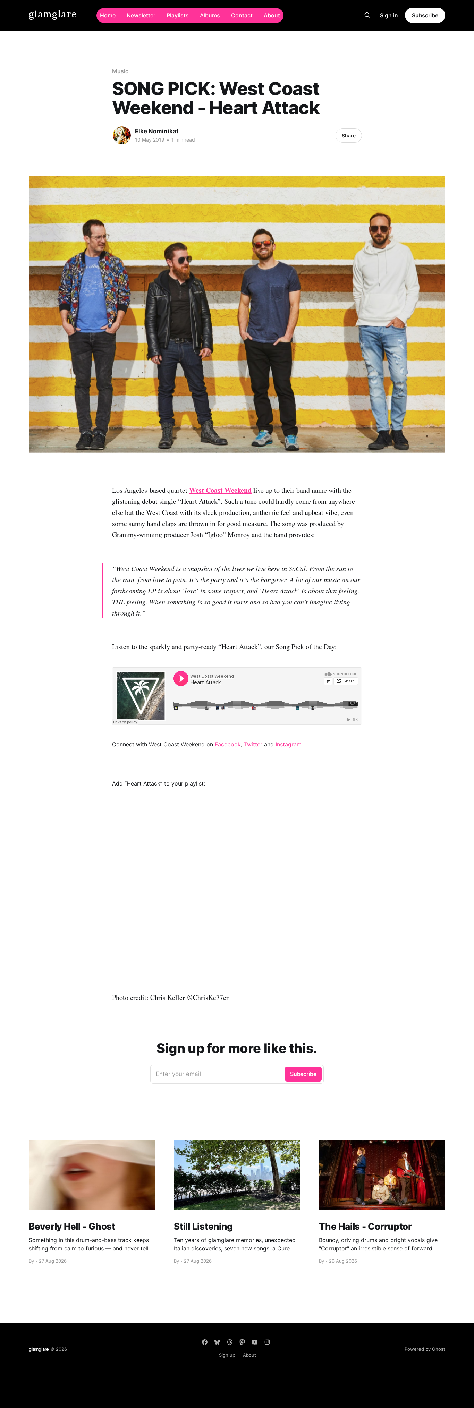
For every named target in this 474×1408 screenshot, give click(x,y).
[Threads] (229, 1342)
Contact (242, 15)
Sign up (227, 1355)
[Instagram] (267, 1342)
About (272, 15)
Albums (210, 15)
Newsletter (141, 15)
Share (349, 135)
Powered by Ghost (425, 1349)
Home (108, 15)
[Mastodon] (242, 1342)
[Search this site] (367, 15)
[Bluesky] (217, 1342)
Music (120, 71)
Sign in (389, 15)
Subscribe (425, 15)
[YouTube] (254, 1342)
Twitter (253, 744)
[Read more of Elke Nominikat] (122, 135)
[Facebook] (205, 1342)
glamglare (53, 14)
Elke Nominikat (157, 131)
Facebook (228, 744)
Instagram (289, 744)
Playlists (178, 15)
